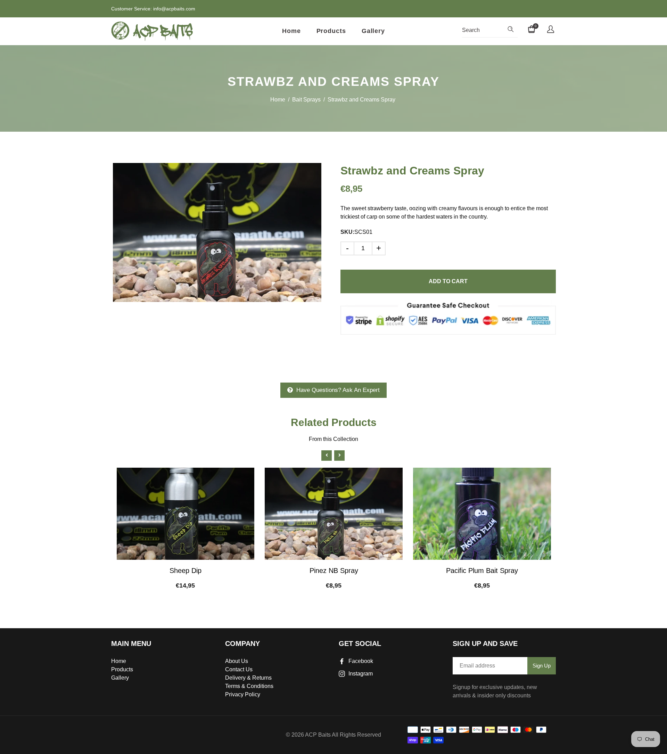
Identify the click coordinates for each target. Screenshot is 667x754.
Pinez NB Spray (334, 570)
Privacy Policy (242, 694)
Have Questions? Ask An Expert (338, 390)
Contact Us (239, 669)
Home (291, 30)
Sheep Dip (185, 570)
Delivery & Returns (248, 678)
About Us (236, 661)
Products (331, 30)
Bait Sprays (306, 100)
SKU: (347, 232)
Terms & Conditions (249, 686)
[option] (217, 232)
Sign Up (542, 666)
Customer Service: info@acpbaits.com (153, 8)
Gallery (373, 30)
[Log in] (550, 30)
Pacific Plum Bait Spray (482, 570)
